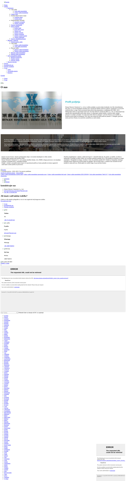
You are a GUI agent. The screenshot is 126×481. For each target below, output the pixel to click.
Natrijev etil (17, 31)
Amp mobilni (19, 173)
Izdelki (6, 6)
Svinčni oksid (18, 19)
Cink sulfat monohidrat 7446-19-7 (98, 174)
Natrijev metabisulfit (16, 25)
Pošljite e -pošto (5, 263)
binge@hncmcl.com (22, 190)
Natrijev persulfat (19, 23)
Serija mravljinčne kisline (14, 56)
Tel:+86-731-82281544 (10, 192)
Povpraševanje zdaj (6, 201)
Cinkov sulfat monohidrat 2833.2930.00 (78, 174)
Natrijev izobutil (18, 32)
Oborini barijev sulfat (16, 42)
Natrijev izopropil (19, 34)
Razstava (10, 72)
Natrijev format (15, 59)
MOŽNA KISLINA (16, 57)
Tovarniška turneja (13, 71)
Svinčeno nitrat (18, 17)
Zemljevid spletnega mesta (8, 173)
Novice (6, 63)
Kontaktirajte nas (8, 65)
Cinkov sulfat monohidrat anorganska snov (35, 174)
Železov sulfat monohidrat (21, 51)
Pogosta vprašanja (9, 66)
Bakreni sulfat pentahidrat (18, 54)
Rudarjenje (10, 8)
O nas (5, 68)
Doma (5, 5)
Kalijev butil (17, 28)
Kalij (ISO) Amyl (19, 29)
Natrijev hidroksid (19, 37)
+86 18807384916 (9, 246)
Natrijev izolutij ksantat (20, 36)
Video (9, 69)
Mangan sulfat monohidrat (18, 52)
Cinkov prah (14, 14)
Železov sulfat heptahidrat (21, 49)
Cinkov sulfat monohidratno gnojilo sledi (12, 174)
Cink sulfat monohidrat (20, 11)
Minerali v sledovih (13, 40)
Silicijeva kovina (12, 62)
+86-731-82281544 (9, 220)
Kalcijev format (15, 60)
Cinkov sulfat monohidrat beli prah (56, 174)
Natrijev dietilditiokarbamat (18, 39)
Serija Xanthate (15, 26)
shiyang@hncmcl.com (10, 190)
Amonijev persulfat (19, 22)
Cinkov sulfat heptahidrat (21, 12)
